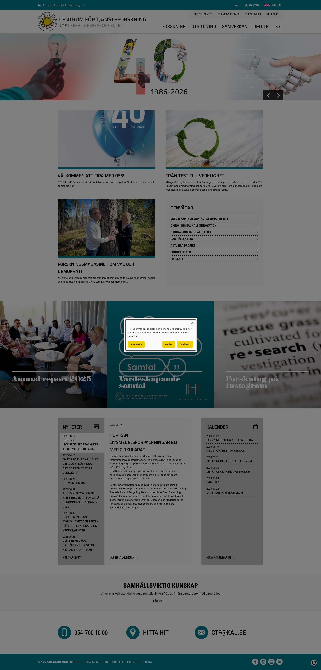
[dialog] (160, 334)
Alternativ (136, 344)
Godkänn (185, 344)
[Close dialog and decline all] (192, 321)
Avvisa (168, 344)
